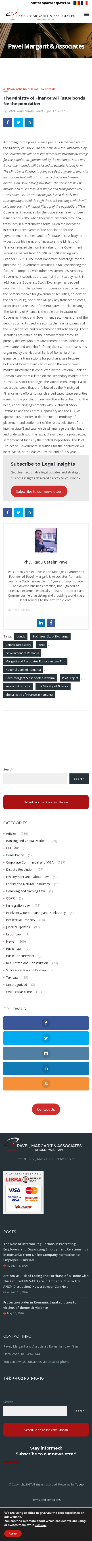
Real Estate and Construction (27, 963)
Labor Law (13, 934)
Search (8, 769)
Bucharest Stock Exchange (50, 636)
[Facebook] (51, 623)
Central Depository (18, 645)
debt (41, 645)
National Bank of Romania (23, 670)
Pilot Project (70, 678)
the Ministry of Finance (53, 686)
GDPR (10, 898)
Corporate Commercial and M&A (30, 862)
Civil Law (12, 848)
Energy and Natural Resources (28, 884)
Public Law (13, 948)
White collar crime (19, 992)
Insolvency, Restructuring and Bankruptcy (36, 912)
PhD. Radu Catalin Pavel (26, 111)
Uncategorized (16, 984)
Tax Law (12, 977)
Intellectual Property (20, 920)
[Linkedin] (41, 623)
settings (40, 1525)
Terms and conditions (46, 1500)
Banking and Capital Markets (36, 88)
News (10, 941)
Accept (13, 1533)
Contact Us (46, 1109)
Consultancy (15, 855)
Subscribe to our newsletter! (39, 491)
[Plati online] (23, 1192)
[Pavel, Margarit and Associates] (40, 14)
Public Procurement (20, 956)
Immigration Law (18, 905)
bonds (21, 636)
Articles (8, 88)
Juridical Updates (18, 927)
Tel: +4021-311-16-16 (23, 1378)
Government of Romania (22, 653)
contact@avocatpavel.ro (50, 3)
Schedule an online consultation (46, 802)
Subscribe (11, 1462)
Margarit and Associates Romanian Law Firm (35, 661)
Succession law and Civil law (26, 970)
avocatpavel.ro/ (19, 610)
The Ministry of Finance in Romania (29, 695)
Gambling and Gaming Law (25, 891)
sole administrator (18, 686)
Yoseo (79, 1484)
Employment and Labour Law (27, 877)
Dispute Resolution (19, 869)
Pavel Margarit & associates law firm (30, 678)
